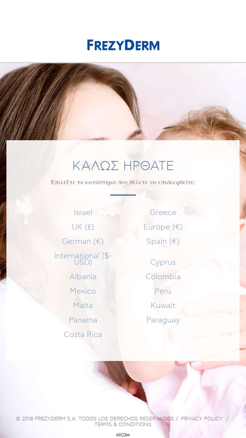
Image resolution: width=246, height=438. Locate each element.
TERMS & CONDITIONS (123, 424)
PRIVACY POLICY (202, 419)
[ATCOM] (123, 435)
